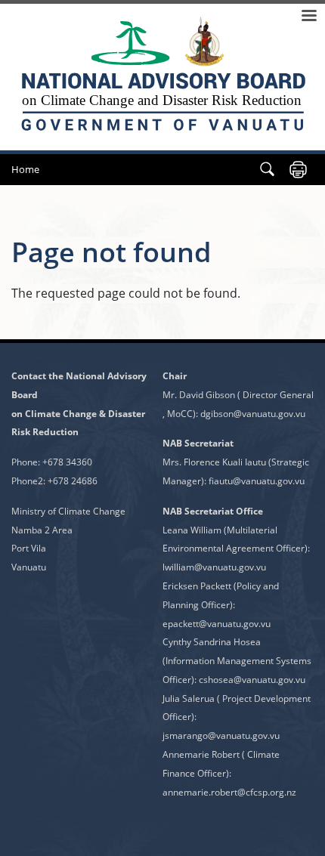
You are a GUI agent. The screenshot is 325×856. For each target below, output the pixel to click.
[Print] (298, 169)
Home (25, 169)
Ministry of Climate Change (68, 511)
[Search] (267, 169)
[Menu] (308, 17)
